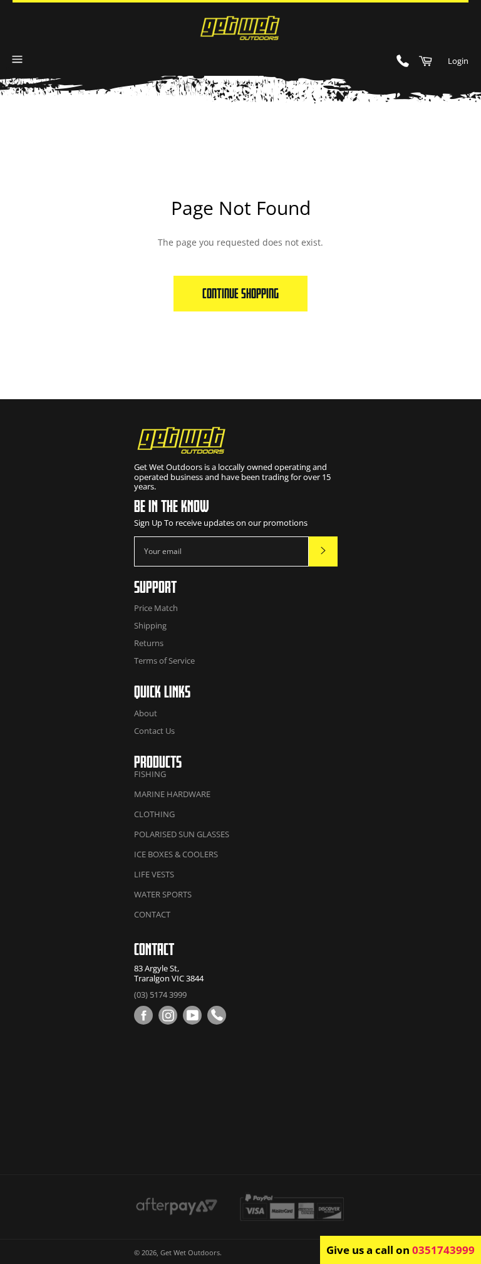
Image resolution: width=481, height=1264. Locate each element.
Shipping (150, 625)
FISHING (150, 774)
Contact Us (154, 730)
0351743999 (443, 1250)
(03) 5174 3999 (160, 994)
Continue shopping (240, 293)
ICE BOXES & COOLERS (176, 854)
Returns (148, 643)
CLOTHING (154, 814)
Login (458, 60)
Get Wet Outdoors (190, 1252)
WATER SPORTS (163, 894)
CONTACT (152, 914)
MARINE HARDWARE (172, 794)
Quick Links (162, 691)
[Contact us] (216, 1015)
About (145, 713)
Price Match (156, 608)
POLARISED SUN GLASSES (181, 834)
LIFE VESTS (154, 874)
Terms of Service (164, 660)
